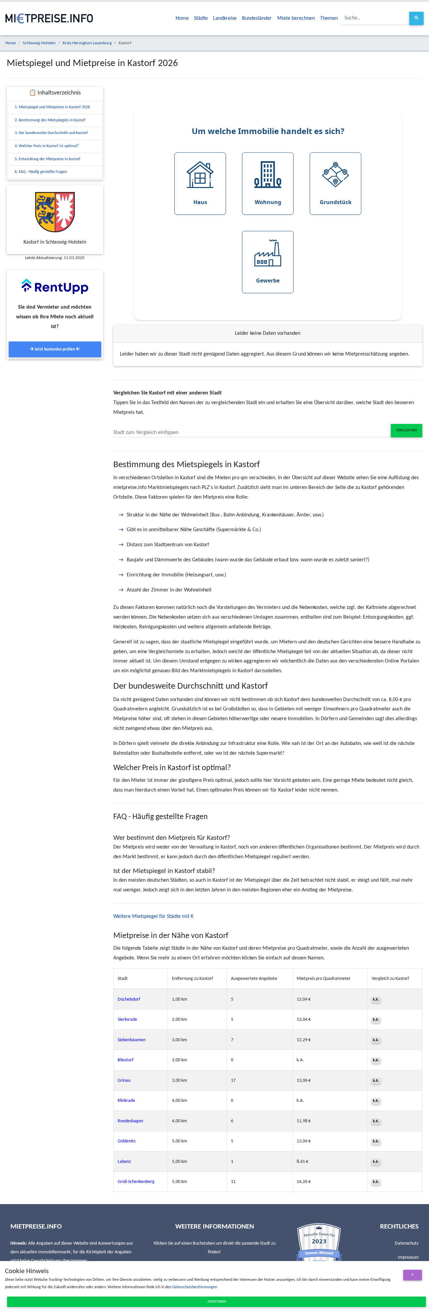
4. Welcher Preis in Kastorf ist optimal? (47, 146)
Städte (201, 18)
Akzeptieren (216, 1302)
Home (182, 18)
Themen (329, 18)
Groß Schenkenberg (136, 1181)
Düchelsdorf (129, 999)
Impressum (408, 1257)
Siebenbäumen (131, 1040)
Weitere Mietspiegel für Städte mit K (153, 916)
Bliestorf (125, 1060)
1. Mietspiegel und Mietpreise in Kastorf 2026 (52, 107)
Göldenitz (127, 1141)
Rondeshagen (130, 1121)
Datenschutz (407, 1243)
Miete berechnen (296, 18)
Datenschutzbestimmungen (194, 1287)
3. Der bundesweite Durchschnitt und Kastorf (51, 133)
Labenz (124, 1161)
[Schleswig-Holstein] (55, 212)
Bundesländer (257, 18)
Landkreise (225, 18)
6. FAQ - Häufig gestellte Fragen (41, 172)
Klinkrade (126, 1100)
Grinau (124, 1080)
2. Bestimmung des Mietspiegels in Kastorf (50, 120)
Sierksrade (127, 1019)
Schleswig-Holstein (39, 43)
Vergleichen (406, 430)
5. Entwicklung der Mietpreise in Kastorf (47, 159)
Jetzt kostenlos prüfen (55, 349)
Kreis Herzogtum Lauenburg (87, 43)
